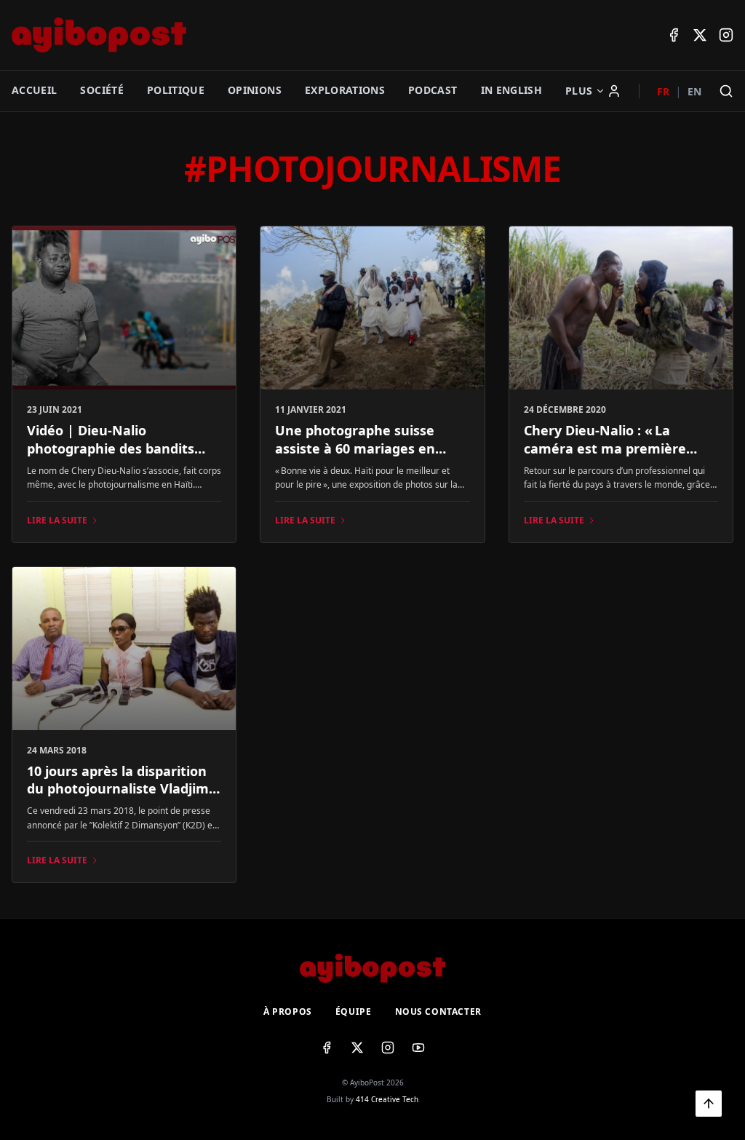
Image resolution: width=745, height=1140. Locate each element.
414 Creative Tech (387, 1099)
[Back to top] (709, 1103)
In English (512, 90)
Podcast (432, 90)
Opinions (255, 90)
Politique (175, 90)
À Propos (287, 1012)
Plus (578, 91)
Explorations (345, 90)
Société (101, 90)
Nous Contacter (438, 1012)
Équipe (353, 1012)
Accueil (34, 90)
